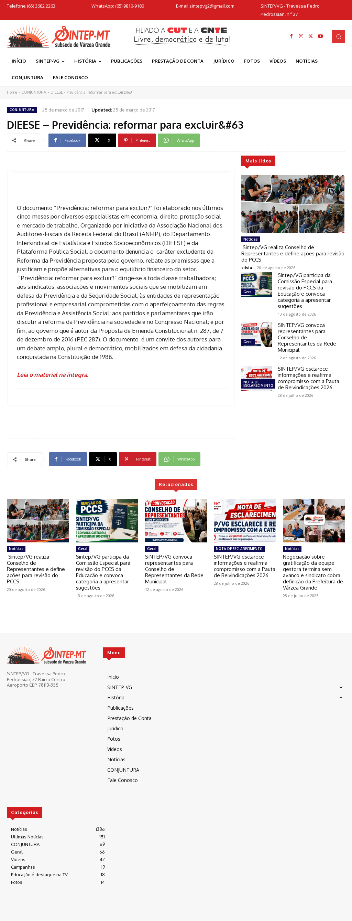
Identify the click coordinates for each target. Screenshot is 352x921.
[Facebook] (291, 36)
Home (12, 92)
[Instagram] (301, 36)
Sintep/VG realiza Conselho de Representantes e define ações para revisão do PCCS (292, 253)
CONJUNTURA (33, 92)
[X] (311, 36)
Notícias (250, 239)
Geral (248, 291)
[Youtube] (320, 36)
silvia (246, 267)
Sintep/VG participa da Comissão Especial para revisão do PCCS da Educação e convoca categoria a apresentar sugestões (305, 290)
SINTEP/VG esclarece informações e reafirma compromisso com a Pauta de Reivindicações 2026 (308, 378)
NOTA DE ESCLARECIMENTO (258, 384)
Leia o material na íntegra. (52, 374)
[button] (338, 36)
